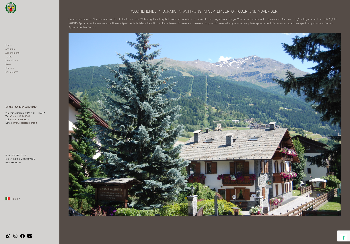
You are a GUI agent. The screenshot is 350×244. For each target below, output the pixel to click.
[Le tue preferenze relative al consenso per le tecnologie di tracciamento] (343, 237)
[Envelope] (29, 236)
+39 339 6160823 (19, 119)
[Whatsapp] (8, 236)
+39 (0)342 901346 (20, 116)
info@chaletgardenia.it (25, 123)
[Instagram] (15, 236)
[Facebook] (22, 236)
